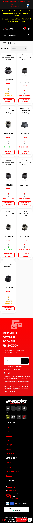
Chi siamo (9, 476)
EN (28, 7)
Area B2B (8, 449)
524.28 (26, 134)
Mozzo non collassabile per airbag (25, 111)
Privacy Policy (12, 487)
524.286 (26, 236)
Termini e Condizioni (12, 471)
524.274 (26, 82)
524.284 (10, 236)
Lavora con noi (10, 454)
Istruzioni (9, 436)
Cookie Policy (12, 491)
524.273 (10, 80)
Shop (7, 427)
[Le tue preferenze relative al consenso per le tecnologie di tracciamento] (30, 520)
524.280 (10, 185)
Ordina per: (5, 48)
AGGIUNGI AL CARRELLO (8, 101)
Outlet (8, 431)
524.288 (10, 288)
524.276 (10, 134)
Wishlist (8, 467)
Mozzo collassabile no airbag (8, 57)
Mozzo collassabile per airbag (8, 265)
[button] (28, 34)
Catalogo (9, 445)
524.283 (26, 185)
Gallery (8, 440)
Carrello (8, 463)
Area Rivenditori (15, 6)
